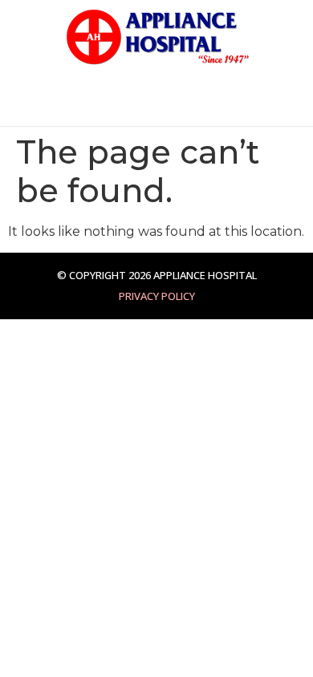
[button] (23, 100)
